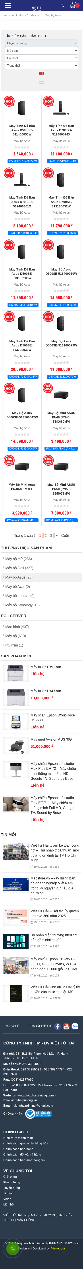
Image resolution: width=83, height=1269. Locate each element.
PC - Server (13, 616)
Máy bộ (15, 636)
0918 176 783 (67, 1085)
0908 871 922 (26, 1085)
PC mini (14, 645)
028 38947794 (54, 1069)
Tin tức (8, 1193)
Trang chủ (7, 15)
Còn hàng (9, 460)
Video (7, 1199)
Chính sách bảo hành (18, 1149)
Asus (22, 15)
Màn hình (17, 627)
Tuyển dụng (11, 1187)
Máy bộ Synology (22, 605)
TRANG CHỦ (11, 1026)
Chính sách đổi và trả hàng (22, 1154)
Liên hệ (8, 1204)
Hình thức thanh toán (18, 1138)
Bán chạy (48, 388)
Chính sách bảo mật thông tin (24, 1160)
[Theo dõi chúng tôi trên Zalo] (75, 1026)
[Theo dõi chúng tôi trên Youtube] (66, 1026)
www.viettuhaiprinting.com (35, 1095)
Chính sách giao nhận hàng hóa (25, 1143)
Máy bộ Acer (17, 587)
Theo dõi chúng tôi (40, 1025)
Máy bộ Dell (19, 568)
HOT (9, 101)
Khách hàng (11, 1182)
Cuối (65, 535)
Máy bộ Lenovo (20, 596)
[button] (62, 5)
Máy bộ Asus (53, 15)
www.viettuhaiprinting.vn (20, 1100)
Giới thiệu (10, 1176)
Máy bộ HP (18, 559)
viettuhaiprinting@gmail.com (33, 1105)
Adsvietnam (58, 1248)
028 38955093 (31, 1069)
